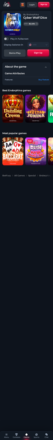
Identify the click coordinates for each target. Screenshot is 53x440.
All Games (19, 175)
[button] (12, 109)
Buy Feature (43, 80)
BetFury (6, 175)
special (32, 175)
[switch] (26, 38)
